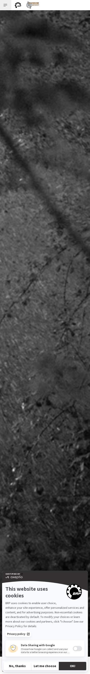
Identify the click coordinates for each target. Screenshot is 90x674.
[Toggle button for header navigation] (5, 5)
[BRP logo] (18, 5)
